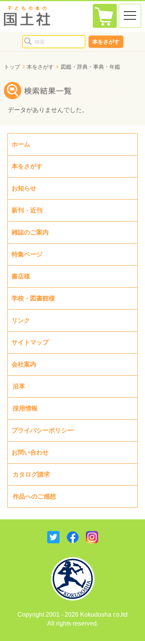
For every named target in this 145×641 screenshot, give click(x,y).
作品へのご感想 (34, 496)
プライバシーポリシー (42, 430)
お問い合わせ (30, 452)
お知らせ (24, 188)
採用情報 (25, 408)
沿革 (19, 386)
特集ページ (27, 254)
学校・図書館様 (33, 298)
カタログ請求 (31, 474)
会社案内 (24, 364)
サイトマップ (30, 342)
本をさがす (105, 42)
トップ (12, 67)
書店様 (21, 276)
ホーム (21, 144)
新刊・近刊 (27, 210)
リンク (21, 320)
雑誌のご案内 (30, 232)
